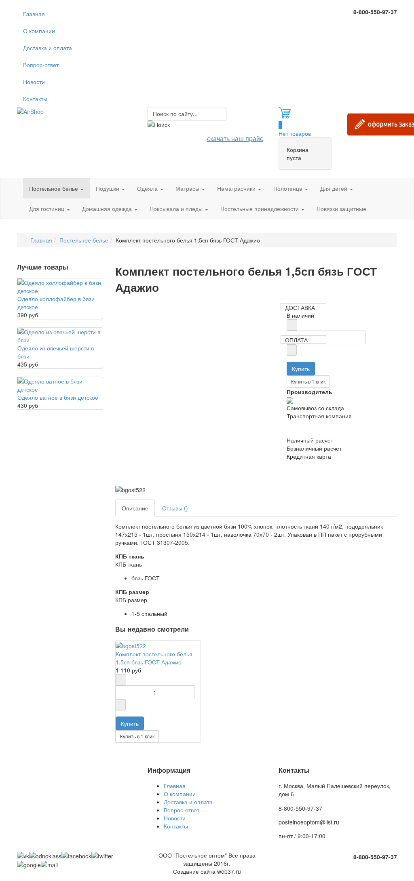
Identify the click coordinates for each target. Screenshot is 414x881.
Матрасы (188, 188)
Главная (34, 14)
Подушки (108, 188)
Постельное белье (54, 188)
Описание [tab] (135, 508)
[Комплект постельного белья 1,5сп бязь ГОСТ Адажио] (131, 645)
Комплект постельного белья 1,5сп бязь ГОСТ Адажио (154, 658)
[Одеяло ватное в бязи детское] (60, 384)
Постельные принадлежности (260, 208)
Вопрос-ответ (41, 65)
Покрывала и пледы (177, 208)
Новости (34, 82)
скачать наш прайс (235, 138)
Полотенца (288, 188)
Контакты (35, 99)
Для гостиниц (47, 208)
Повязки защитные (341, 208)
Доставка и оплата (47, 48)
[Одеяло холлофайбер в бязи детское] (60, 286)
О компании (39, 31)
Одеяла (148, 188)
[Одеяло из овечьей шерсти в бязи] (60, 335)
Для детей (334, 188)
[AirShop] (30, 111)
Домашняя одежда (107, 208)
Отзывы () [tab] (175, 508)
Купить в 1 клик (308, 381)
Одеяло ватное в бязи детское (57, 397)
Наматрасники (237, 188)
